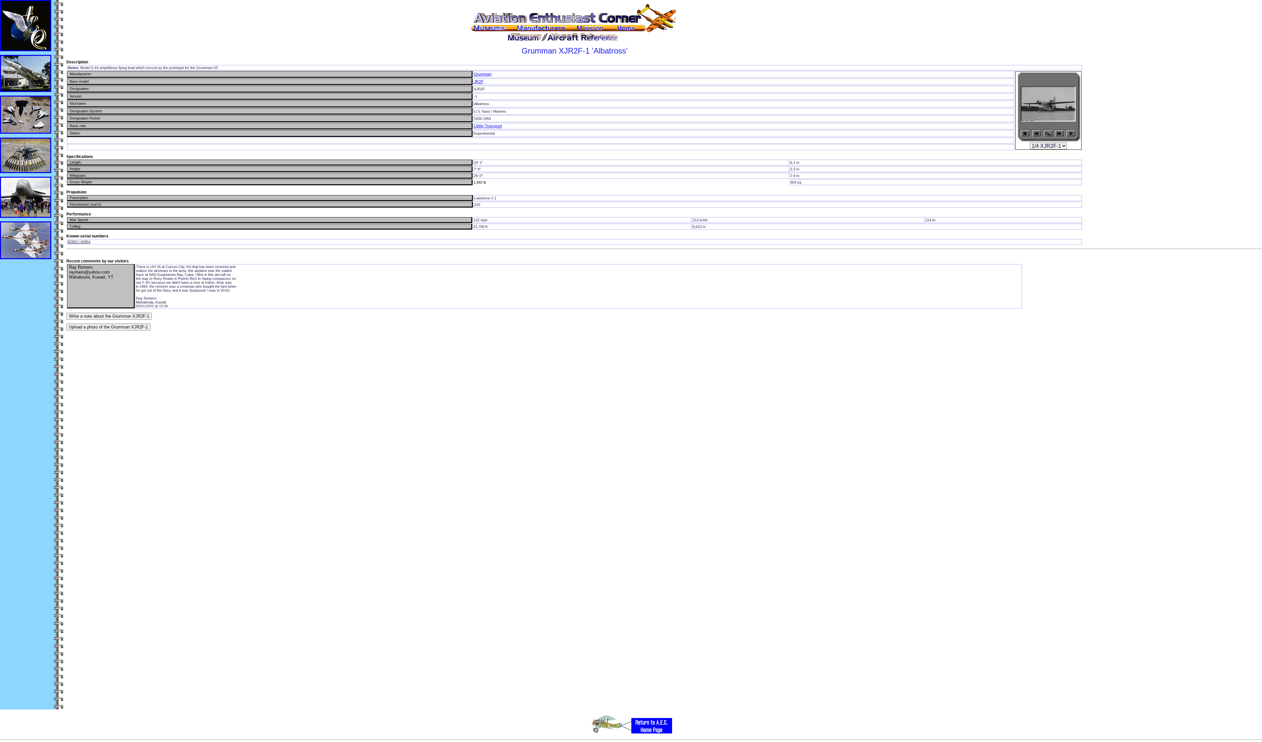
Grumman (483, 74)
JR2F (478, 81)
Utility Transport (488, 126)
